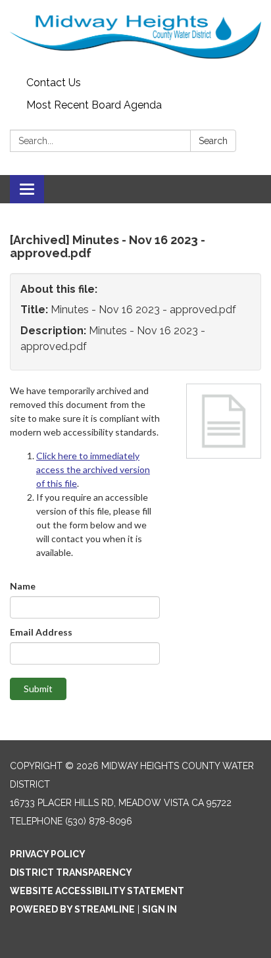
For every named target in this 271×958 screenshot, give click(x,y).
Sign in (159, 909)
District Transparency (71, 872)
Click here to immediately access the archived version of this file (93, 469)
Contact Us (53, 82)
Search (213, 141)
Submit (38, 688)
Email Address (41, 632)
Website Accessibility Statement (97, 891)
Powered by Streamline (72, 909)
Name (23, 586)
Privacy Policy (48, 854)
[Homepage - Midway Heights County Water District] (135, 36)
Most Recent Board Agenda (94, 105)
